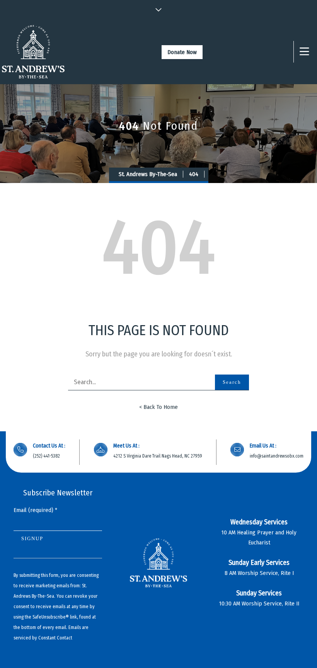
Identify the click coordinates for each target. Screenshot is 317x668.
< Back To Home (158, 407)
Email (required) (35, 510)
